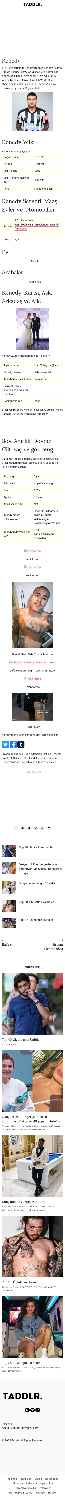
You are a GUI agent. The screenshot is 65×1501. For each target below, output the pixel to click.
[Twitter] (29, 828)
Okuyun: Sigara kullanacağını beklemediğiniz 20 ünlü (47, 519)
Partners (7, 1423)
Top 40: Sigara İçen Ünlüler (36, 847)
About (5, 1427)
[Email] (49, 828)
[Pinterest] (35, 828)
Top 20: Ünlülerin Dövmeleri (36, 902)
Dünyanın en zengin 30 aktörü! (38, 883)
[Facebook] (16, 828)
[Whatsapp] (42, 828)
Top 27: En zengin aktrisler (36, 920)
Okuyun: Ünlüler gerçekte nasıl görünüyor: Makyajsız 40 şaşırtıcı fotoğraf (40, 869)
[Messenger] (22, 828)
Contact (15, 1427)
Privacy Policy (30, 1427)
